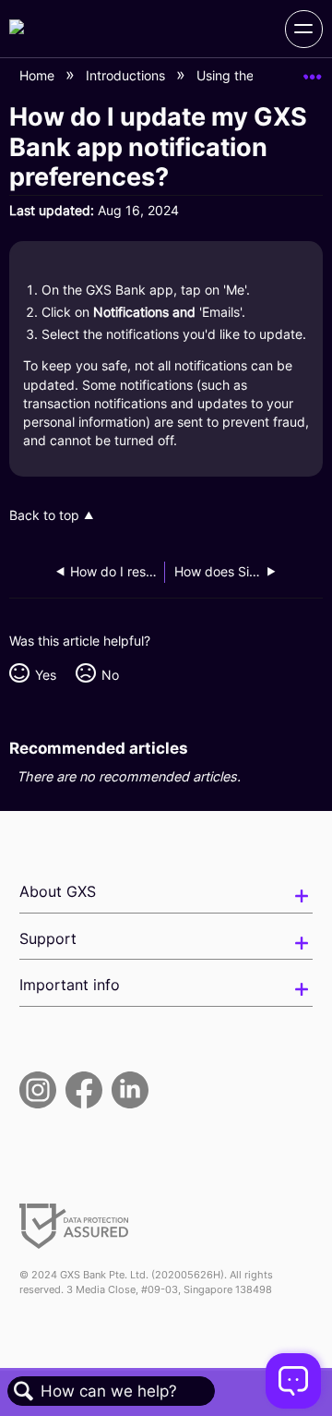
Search (24, 1391)
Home (38, 75)
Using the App (241, 75)
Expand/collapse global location (312, 70)
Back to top (44, 515)
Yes (45, 675)
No (109, 675)
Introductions (127, 75)
